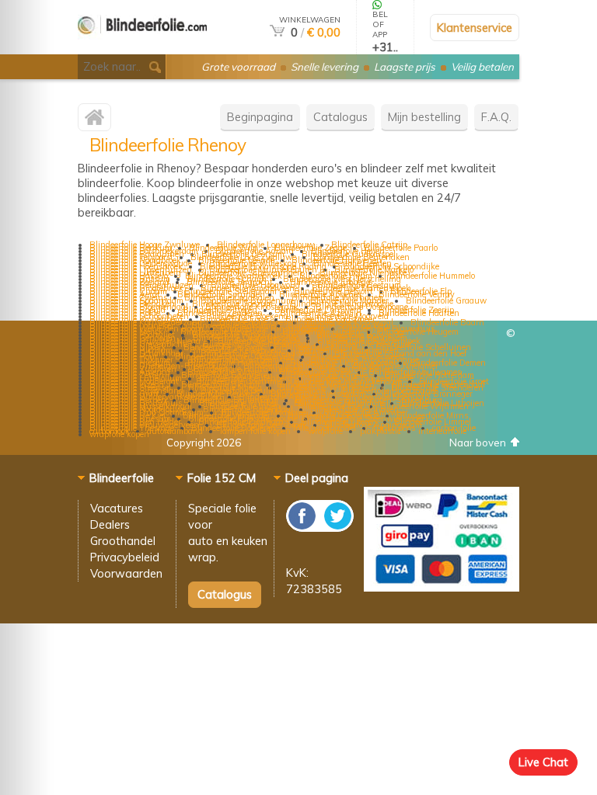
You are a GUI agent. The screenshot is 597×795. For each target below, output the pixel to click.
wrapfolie (325, 430)
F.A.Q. (496, 116)
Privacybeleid (124, 557)
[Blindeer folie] (142, 47)
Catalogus (340, 116)
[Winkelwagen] (277, 32)
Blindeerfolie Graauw (446, 300)
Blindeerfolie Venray (417, 294)
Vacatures (116, 508)
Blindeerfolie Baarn (447, 322)
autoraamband (175, 430)
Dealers (110, 524)
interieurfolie (442, 430)
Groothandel (122, 540)
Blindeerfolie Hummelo (432, 275)
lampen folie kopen (255, 430)
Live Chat (543, 762)
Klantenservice (474, 27)
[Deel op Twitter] (336, 527)
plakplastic (380, 430)
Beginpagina (260, 116)
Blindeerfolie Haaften (419, 312)
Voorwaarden (126, 573)
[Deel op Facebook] (302, 527)
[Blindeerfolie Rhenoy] (94, 120)
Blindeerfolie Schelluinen (423, 347)
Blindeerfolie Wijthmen (424, 406)
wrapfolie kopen (119, 434)
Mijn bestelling (424, 116)
